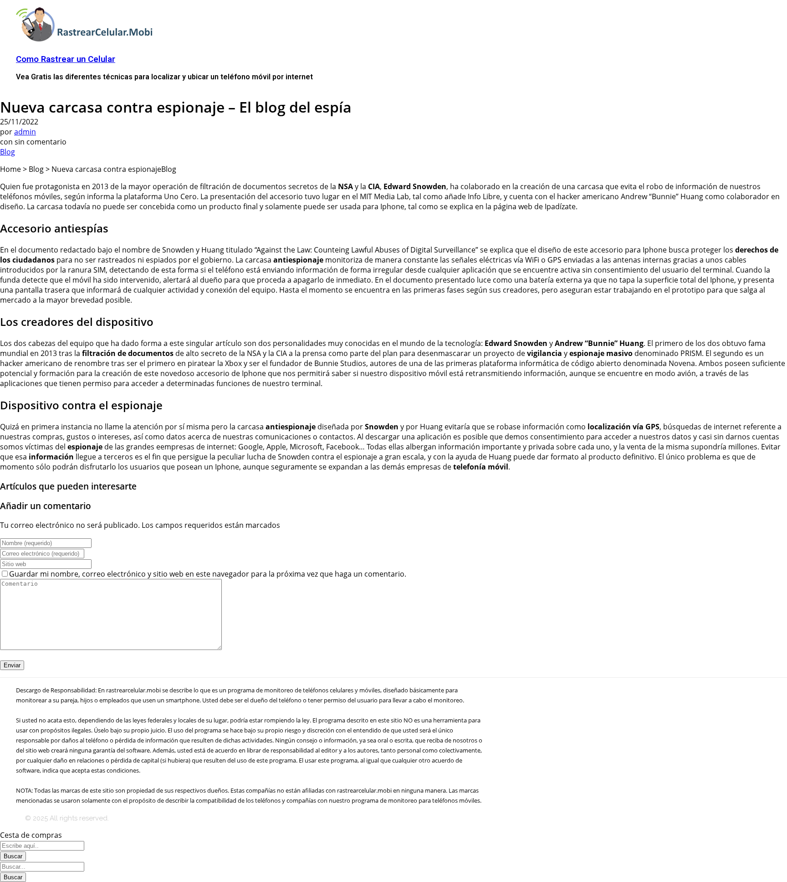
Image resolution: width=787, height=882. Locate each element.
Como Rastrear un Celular (65, 59)
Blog (7, 152)
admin (25, 132)
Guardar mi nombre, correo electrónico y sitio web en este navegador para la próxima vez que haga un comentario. (207, 574)
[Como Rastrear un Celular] (86, 39)
